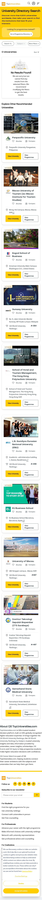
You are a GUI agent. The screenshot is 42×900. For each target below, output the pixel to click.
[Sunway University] (8, 310)
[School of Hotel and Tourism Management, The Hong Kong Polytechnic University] (8, 371)
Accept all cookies (21, 891)
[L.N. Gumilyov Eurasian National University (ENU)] (8, 442)
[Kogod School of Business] (8, 254)
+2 (10, 707)
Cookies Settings (21, 876)
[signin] (34, 2)
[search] (29, 3)
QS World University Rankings (12, 738)
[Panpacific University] (8, 139)
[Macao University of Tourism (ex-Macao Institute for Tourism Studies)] (8, 192)
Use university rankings (11, 811)
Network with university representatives (18, 835)
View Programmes (29, 156)
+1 (13, 212)
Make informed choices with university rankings (21, 832)
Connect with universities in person (16, 814)
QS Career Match (7, 756)
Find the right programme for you (15, 807)
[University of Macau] (8, 562)
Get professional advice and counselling (18, 839)
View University (13, 156)
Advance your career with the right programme (21, 828)
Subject (20, 44)
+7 (27, 460)
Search (7, 44)
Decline (21, 883)
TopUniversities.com (8, 730)
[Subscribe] (37, 795)
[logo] (11, 3)
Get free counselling (10, 818)
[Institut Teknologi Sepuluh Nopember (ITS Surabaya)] (8, 620)
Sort (35, 52)
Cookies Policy (27, 871)
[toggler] (38, 2)
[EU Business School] (8, 509)
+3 (23, 520)
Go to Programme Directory (20, 34)
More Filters (33, 44)
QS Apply (13, 749)
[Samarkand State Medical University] (8, 690)
